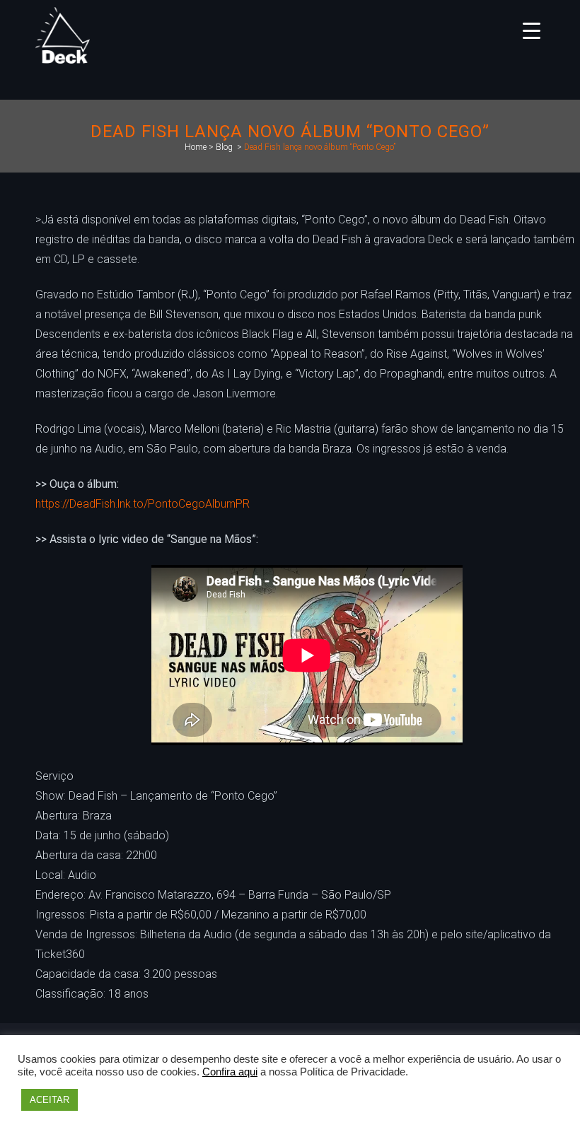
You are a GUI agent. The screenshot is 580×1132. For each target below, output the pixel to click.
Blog (224, 147)
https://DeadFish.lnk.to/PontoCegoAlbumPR (142, 503)
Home (196, 147)
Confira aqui (229, 1072)
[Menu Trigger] (531, 30)
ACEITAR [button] (49, 1100)
